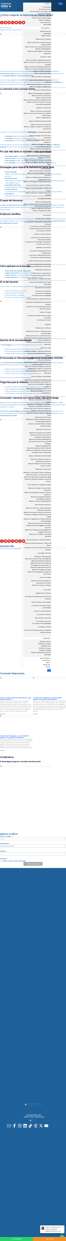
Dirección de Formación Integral (41, 18)
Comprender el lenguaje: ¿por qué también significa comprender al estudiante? (47, 698)
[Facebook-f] (14, 1126)
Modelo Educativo (45, 31)
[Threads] (35, 1126)
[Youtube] (46, 1126)
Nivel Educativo (4, 843)
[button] (2, 22)
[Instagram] (20, 1126)
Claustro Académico (45, 20)
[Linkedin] (25, 1126)
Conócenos (47, 3)
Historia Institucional (45, 9)
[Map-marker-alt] (51, 1126)
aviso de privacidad (20, 861)
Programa (3, 851)
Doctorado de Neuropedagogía (9, 548)
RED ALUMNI (47, 24)
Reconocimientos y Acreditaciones (40, 11)
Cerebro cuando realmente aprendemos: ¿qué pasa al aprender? (15, 698)
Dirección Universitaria (44, 13)
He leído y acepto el (14, 861)
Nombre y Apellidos (6, 836)
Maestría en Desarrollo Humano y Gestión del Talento (38, 544)
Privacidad (3, 859)
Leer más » (2, 714)
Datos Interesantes (5, 28)
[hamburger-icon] (60, 4)
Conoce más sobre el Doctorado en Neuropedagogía (15, 377)
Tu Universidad (46, 7)
